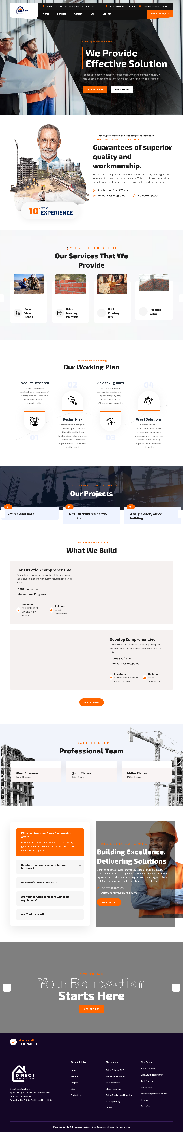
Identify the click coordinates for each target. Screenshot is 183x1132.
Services (61, 13)
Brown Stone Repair (28, 312)
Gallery (78, 13)
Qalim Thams (81, 773)
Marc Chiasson (27, 773)
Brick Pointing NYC (114, 312)
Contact (106, 13)
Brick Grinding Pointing (72, 312)
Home (46, 13)
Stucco (109, 1107)
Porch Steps (147, 1106)
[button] (7, 988)
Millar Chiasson (138, 773)
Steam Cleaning (113, 1089)
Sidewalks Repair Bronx (152, 1074)
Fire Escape (146, 1062)
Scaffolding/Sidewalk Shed (154, 1093)
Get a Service (159, 13)
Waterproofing (113, 1101)
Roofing (145, 1099)
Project (74, 1082)
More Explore (91, 702)
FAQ (92, 13)
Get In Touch (122, 89)
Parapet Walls (113, 1082)
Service (74, 1076)
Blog (73, 1089)
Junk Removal (147, 1081)
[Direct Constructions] (23, 10)
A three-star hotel (21, 514)
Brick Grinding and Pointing (119, 1095)
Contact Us (76, 1095)
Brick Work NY (148, 1068)
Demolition (146, 1087)
